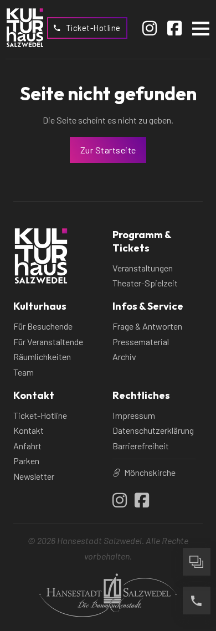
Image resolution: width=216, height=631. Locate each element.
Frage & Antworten (147, 326)
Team (23, 372)
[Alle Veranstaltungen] (196, 562)
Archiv (124, 356)
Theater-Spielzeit (145, 283)
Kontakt (28, 430)
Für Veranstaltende (48, 341)
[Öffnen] (200, 28)
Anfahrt (27, 445)
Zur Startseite (108, 150)
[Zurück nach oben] (196, 523)
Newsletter (33, 476)
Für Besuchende (43, 326)
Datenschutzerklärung (153, 430)
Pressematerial (140, 341)
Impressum (133, 415)
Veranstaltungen (142, 268)
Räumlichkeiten (42, 356)
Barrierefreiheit (140, 445)
